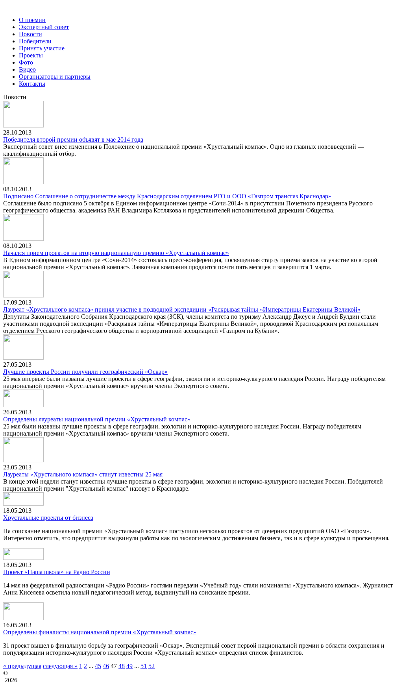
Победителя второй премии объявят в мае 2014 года (73, 139)
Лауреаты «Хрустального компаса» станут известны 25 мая (83, 474)
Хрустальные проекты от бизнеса (48, 517)
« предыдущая (22, 666)
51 (143, 666)
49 (129, 666)
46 (106, 666)
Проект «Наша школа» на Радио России (56, 572)
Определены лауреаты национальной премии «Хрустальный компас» (96, 419)
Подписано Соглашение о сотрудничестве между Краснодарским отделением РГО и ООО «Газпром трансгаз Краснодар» (167, 196)
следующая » (60, 666)
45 (98, 666)
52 (151, 666)
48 (121, 666)
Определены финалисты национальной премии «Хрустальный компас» (99, 632)
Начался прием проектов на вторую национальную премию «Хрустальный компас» (116, 252)
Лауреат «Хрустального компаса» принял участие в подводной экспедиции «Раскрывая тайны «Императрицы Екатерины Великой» (181, 309)
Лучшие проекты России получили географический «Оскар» (85, 371)
